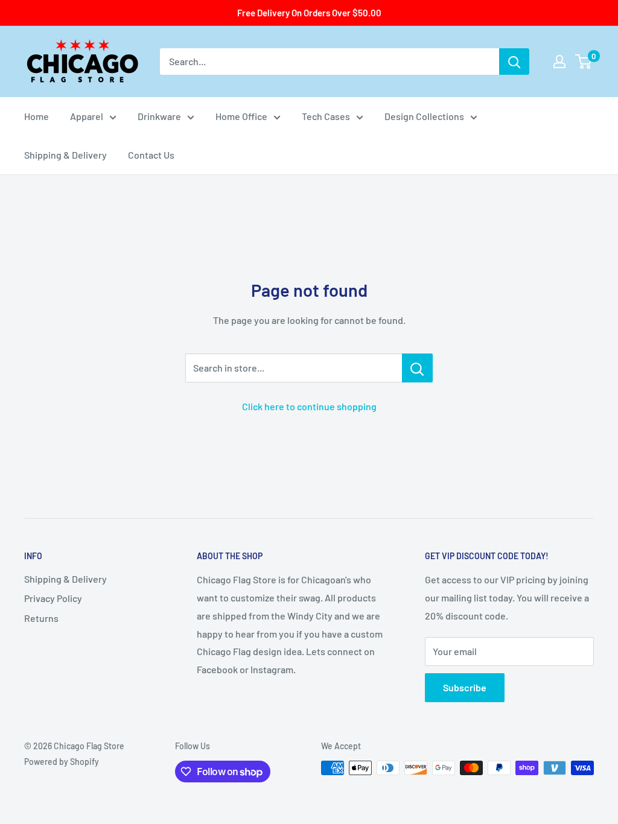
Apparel (86, 116)
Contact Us (151, 154)
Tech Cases (326, 116)
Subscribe (464, 687)
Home (36, 116)
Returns (41, 618)
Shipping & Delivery (65, 154)
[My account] (559, 61)
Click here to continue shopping (309, 406)
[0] (583, 61)
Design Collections (424, 116)
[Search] (514, 61)
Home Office (241, 116)
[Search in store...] (417, 367)
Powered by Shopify (61, 761)
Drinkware (159, 116)
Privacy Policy (53, 598)
